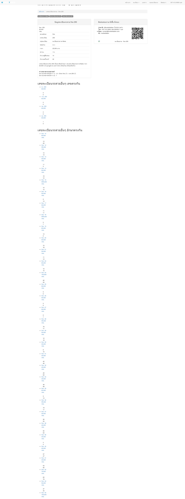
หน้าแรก (41, 11)
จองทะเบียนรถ (153, 2)
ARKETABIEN (8, 2)
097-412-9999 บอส (176, 2)
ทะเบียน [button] (135, 2)
